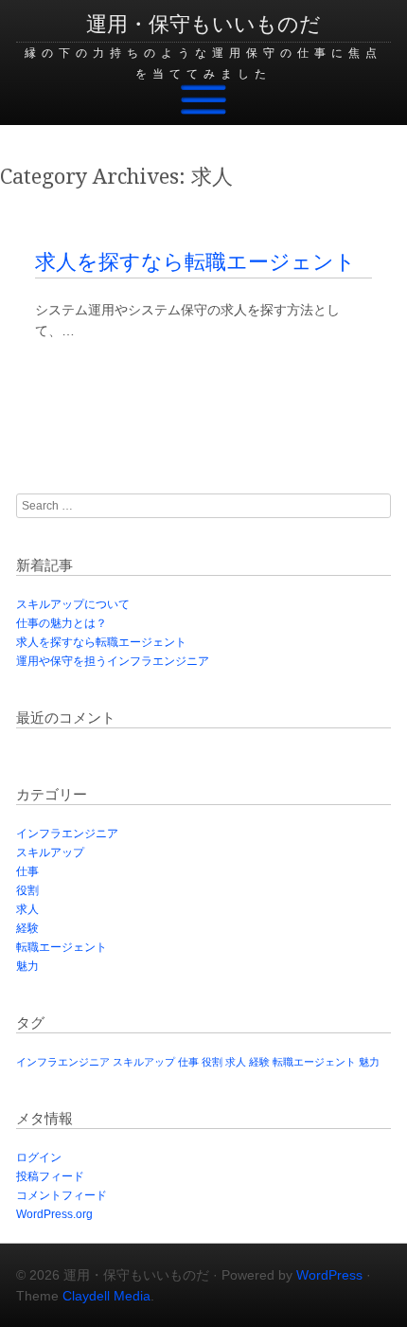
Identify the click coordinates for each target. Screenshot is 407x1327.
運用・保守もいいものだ (203, 24)
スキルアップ (50, 852)
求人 (27, 909)
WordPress (329, 1274)
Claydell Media (106, 1295)
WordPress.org (54, 1214)
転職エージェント (61, 947)
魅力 (27, 966)
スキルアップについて (73, 604)
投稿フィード (50, 1176)
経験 (27, 928)
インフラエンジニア (67, 833)
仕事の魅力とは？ (61, 623)
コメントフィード (61, 1195)
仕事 (27, 871)
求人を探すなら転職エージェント (195, 262)
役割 (27, 890)
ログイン (39, 1157)
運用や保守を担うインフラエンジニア (112, 661)
